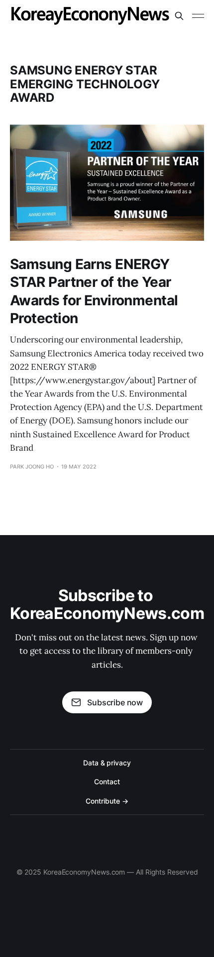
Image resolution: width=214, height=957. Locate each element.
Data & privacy (107, 762)
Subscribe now (115, 702)
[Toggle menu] (198, 15)
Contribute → (107, 801)
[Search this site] (179, 15)
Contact (106, 781)
